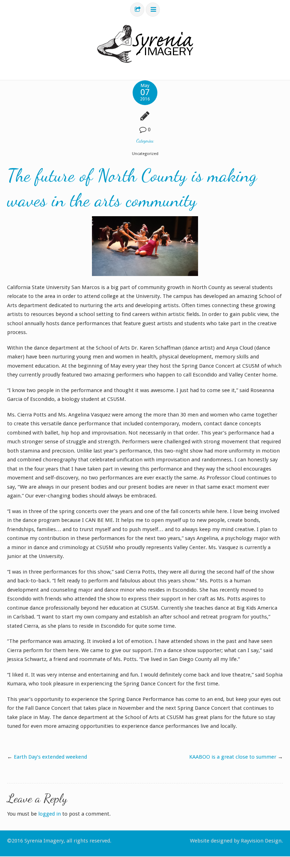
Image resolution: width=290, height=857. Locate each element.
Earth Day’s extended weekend (50, 757)
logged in (49, 814)
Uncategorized (145, 153)
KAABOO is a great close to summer (232, 757)
